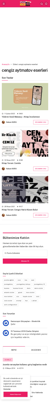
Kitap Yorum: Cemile (11, 163)
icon (19, 280)
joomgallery (8, 284)
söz (17, 296)
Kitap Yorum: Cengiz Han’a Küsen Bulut (20, 210)
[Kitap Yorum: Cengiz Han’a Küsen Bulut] (25, 189)
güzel (20, 292)
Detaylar (7, 389)
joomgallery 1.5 (39, 284)
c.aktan (34, 301)
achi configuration (10, 305)
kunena (6, 288)
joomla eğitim (9, 280)
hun (26, 301)
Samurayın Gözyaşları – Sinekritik (25, 321)
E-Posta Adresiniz (12, 253)
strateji (18, 301)
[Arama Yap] (42, 4)
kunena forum (18, 288)
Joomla (8, 360)
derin (28, 288)
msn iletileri (8, 296)
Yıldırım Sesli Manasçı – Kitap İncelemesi (21, 117)
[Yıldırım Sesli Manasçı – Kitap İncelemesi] (25, 96)
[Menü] (4, 4)
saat (32, 280)
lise (26, 280)
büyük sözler (27, 296)
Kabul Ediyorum (15, 394)
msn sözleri (30, 292)
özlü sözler (8, 301)
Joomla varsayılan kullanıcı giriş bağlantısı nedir (25, 364)
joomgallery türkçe (23, 284)
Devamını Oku (40, 122)
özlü (37, 296)
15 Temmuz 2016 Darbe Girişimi (25, 331)
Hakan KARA (11, 122)
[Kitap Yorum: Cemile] (25, 143)
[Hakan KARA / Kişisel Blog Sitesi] (25, 3)
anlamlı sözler (9, 292)
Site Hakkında (37, 393)
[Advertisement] (25, 34)
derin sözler (38, 288)
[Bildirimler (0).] (46, 4)
